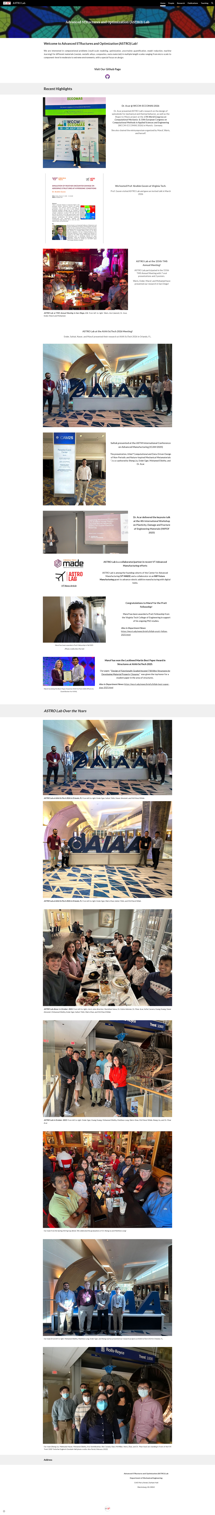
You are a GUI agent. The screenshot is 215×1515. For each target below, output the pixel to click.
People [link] (171, 3)
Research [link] (181, 3)
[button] (212, 3)
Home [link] (162, 3)
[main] (107, 22)
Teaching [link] (204, 3)
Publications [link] (193, 3)
